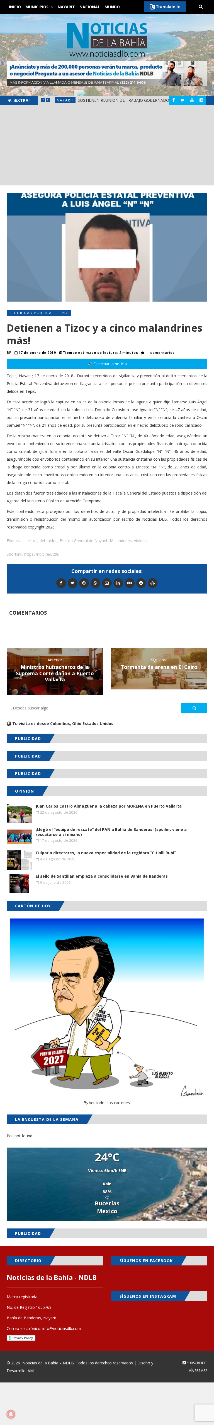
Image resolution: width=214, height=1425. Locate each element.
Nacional (89, 6)
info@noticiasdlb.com (61, 1328)
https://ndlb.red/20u (41, 554)
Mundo (112, 6)
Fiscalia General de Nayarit (84, 540)
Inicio (15, 6)
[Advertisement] (107, 146)
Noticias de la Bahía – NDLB (48, 1363)
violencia (142, 540)
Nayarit (66, 6)
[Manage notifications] (10, 1414)
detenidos (48, 540)
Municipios (36, 6)
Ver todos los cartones (109, 1102)
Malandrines (121, 540)
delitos (31, 540)
